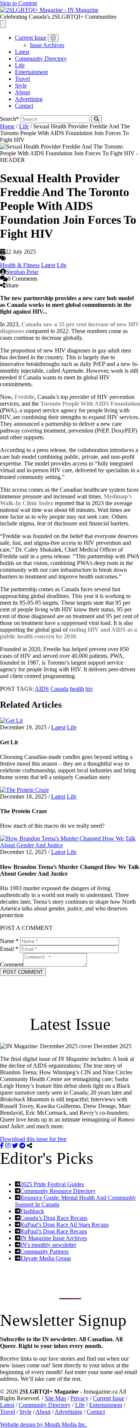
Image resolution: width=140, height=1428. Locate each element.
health (77, 689)
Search (9, 119)
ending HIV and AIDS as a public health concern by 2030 (68, 633)
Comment (11, 964)
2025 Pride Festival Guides (52, 1184)
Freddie (24, 397)
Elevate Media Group (45, 1258)
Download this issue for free (33, 1139)
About (22, 92)
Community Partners (44, 1251)
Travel (22, 79)
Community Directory (41, 58)
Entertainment (31, 72)
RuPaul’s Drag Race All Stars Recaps (64, 1224)
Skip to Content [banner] (18, 3)
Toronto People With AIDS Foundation (90, 403)
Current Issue (30, 37)
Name (9, 941)
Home (7, 126)
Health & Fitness (20, 265)
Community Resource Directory (58, 1191)
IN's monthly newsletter (48, 1245)
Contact (24, 106)
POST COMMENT (23, 972)
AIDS (42, 689)
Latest (22, 52)
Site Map (55, 1398)
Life (20, 65)
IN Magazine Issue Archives (53, 1238)
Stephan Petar (22, 272)
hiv (89, 689)
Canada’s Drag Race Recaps (53, 1218)
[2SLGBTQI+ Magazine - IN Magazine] (49, 10)
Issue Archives (47, 45)
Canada (59, 689)
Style (21, 85)
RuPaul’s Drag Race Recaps (53, 1231)
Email (9, 949)
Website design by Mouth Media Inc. (43, 1424)
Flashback (32, 1211)
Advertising (29, 99)
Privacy (79, 1398)
